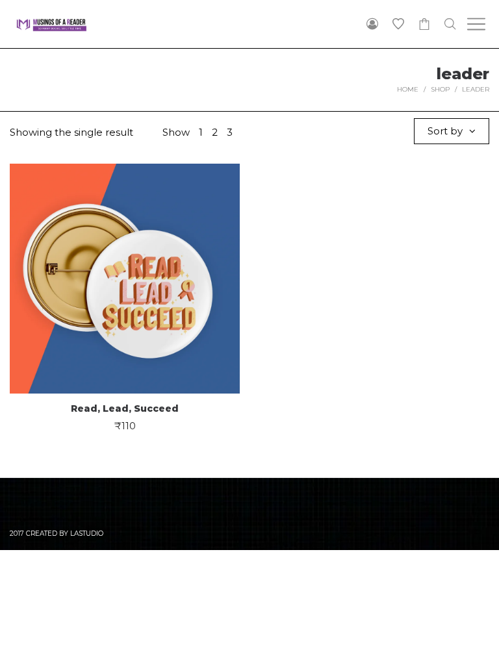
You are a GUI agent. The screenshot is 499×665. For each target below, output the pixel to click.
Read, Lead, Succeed (125, 408)
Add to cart (125, 320)
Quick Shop (125, 272)
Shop (440, 89)
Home (407, 89)
